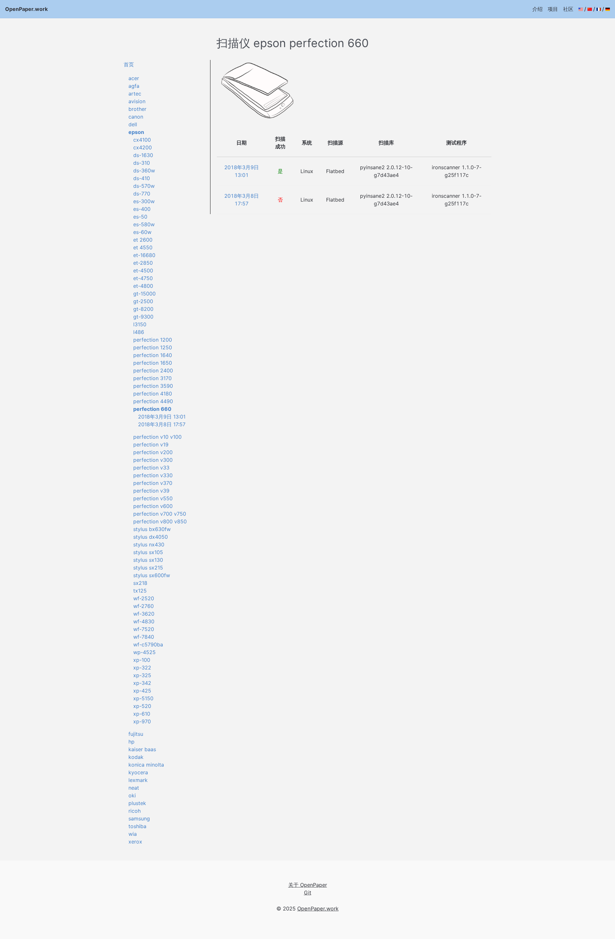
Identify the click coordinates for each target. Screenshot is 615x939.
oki (132, 795)
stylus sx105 (148, 552)
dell (132, 124)
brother (137, 109)
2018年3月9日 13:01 (161, 416)
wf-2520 (143, 598)
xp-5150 (143, 698)
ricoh (134, 811)
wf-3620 (143, 614)
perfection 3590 (153, 386)
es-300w (144, 201)
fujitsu (135, 734)
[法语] (598, 9)
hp (131, 741)
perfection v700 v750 (159, 514)
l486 (138, 332)
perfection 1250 (152, 347)
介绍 (537, 9)
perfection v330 (153, 475)
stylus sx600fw (151, 575)
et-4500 (143, 270)
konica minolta (146, 764)
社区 (568, 9)
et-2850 (143, 263)
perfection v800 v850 (160, 521)
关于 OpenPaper (307, 885)
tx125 (140, 590)
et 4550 (142, 247)
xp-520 (142, 706)
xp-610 (141, 713)
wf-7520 (143, 629)
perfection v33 (151, 467)
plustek (137, 803)
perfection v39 (151, 490)
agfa (133, 86)
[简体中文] (589, 9)
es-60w (142, 232)
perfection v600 (153, 506)
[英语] (580, 9)
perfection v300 (153, 460)
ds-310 (141, 163)
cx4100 (142, 140)
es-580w (144, 224)
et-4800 (143, 286)
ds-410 (141, 178)
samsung (139, 818)
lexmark (138, 780)
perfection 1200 (152, 340)
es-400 (142, 209)
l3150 (139, 324)
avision (136, 101)
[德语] (607, 9)
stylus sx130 (148, 560)
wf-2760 (143, 606)
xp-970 (142, 721)
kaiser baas (142, 749)
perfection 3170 (152, 378)
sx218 (140, 583)
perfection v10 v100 (157, 437)
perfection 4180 (152, 393)
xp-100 (141, 660)
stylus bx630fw (152, 529)
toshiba (137, 826)
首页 (129, 64)
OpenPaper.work (26, 9)
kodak (136, 757)
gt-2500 (143, 301)
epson (136, 132)
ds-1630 (143, 155)
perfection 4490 (153, 401)
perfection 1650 (152, 363)
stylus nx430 (148, 544)
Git (307, 892)
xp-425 (142, 690)
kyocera (138, 772)
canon (135, 116)
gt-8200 (143, 309)
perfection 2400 (153, 370)
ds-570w (144, 186)
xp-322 (142, 667)
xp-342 (142, 683)
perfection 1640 (152, 355)
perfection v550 (153, 498)
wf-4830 (143, 621)
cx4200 (142, 147)
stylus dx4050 (150, 537)
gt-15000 (144, 293)
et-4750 (143, 278)
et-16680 (144, 255)
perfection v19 (150, 444)
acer (133, 78)
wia (132, 834)
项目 (553, 9)
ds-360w (144, 170)
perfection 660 (152, 409)
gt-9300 (143, 316)
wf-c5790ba (148, 644)
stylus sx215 (148, 567)
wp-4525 (144, 652)
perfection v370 (152, 483)
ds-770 (141, 193)
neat (133, 788)
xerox (135, 841)
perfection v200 (153, 452)
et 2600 (142, 240)
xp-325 (142, 675)
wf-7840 (143, 637)
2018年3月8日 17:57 (161, 424)
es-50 (140, 216)
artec (134, 93)
